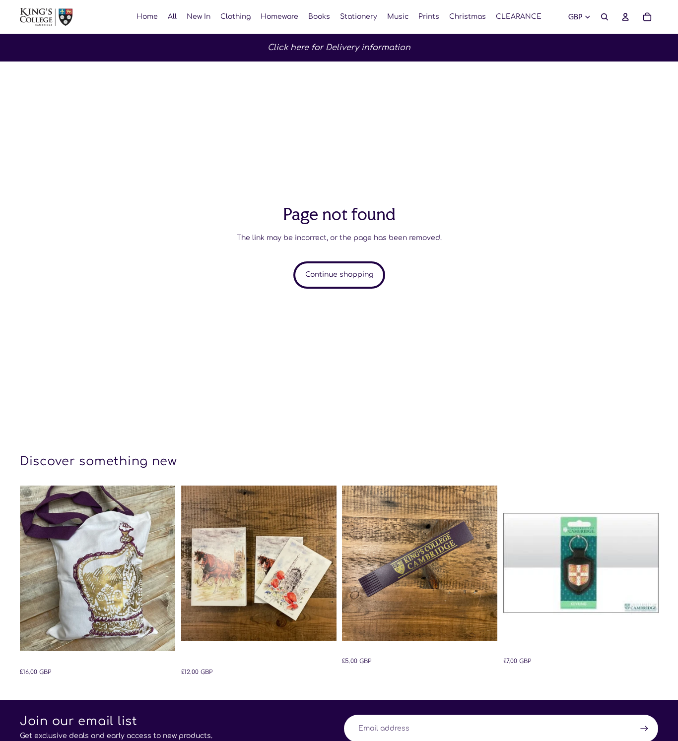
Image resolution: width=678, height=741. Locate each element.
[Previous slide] (35, 568)
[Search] (604, 17)
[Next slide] (160, 568)
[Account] (625, 17)
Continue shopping (339, 274)
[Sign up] (644, 728)
